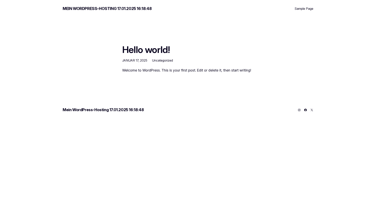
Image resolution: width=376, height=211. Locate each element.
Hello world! (146, 49)
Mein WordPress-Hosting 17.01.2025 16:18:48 (107, 8)
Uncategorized (162, 60)
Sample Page (304, 9)
